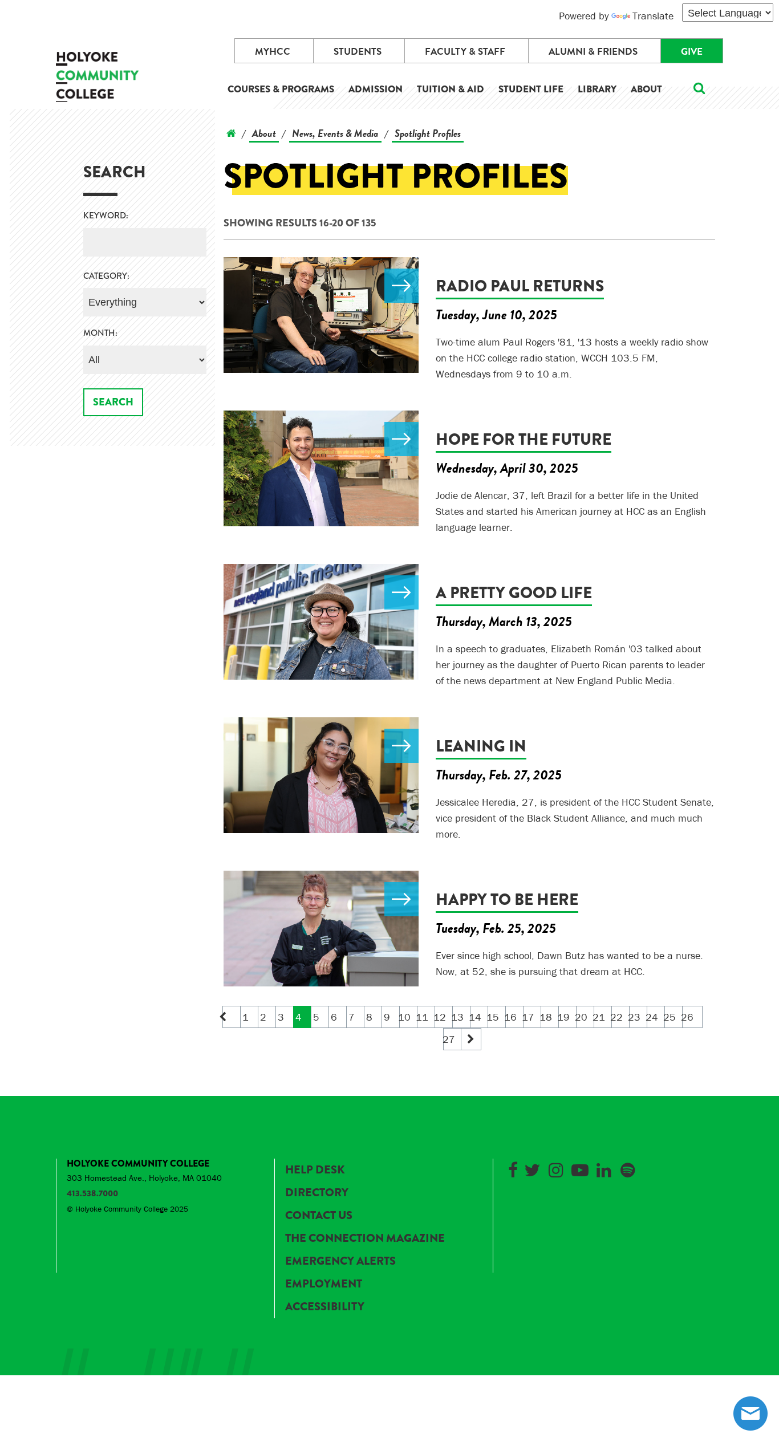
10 (405, 1016)
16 (511, 1016)
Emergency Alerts (340, 1261)
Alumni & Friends (593, 51)
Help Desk (314, 1169)
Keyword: (105, 216)
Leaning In (481, 746)
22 (617, 1016)
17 (529, 1016)
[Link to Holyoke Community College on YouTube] (580, 1168)
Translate (652, 15)
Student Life (530, 89)
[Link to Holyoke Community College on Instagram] (556, 1168)
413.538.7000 (92, 1193)
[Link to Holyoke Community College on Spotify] (628, 1168)
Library (597, 89)
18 (547, 1016)
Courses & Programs (281, 89)
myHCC (272, 51)
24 (653, 1016)
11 (423, 1016)
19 (564, 1016)
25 (670, 1016)
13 (458, 1016)
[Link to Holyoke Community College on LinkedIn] (604, 1168)
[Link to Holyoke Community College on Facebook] (513, 1168)
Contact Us (318, 1215)
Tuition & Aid (450, 89)
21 (600, 1016)
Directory (316, 1192)
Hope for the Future (523, 439)
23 (635, 1016)
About (646, 89)
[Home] (231, 133)
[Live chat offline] (750, 1413)
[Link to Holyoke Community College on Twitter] (532, 1168)
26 (688, 1016)
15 (494, 1016)
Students (358, 51)
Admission (375, 89)
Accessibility (324, 1306)
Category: (106, 276)
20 (582, 1016)
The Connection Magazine (365, 1238)
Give (692, 51)
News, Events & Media (335, 133)
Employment (323, 1284)
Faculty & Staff (465, 51)
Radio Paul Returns (520, 286)
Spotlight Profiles (428, 133)
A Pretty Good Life (514, 592)
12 (441, 1016)
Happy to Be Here (507, 899)
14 (476, 1016)
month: (100, 333)
